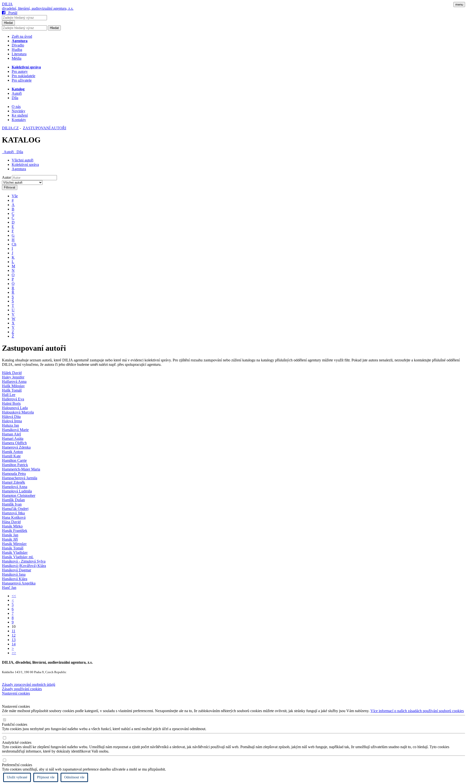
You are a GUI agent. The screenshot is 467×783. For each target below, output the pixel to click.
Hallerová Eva (13, 399)
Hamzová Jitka (13, 513)
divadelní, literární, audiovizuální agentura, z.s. (37, 8)
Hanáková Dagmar (16, 570)
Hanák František (14, 530)
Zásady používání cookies (22, 689)
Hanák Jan (10, 535)
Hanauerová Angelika (19, 583)
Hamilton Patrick (15, 465)
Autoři (17, 93)
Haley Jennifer (13, 377)
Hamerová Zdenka (16, 447)
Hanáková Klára (14, 579)
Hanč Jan (9, 587)
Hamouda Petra (14, 474)
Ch (14, 244)
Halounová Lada (15, 408)
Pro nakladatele (23, 76)
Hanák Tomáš (12, 548)
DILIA (7, 4)
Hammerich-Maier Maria (21, 469)
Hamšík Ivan (12, 504)
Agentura (19, 169)
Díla (15, 98)
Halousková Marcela (18, 412)
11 (13, 631)
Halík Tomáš (12, 390)
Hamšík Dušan (13, 500)
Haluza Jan (10, 425)
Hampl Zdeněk (13, 482)
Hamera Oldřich (14, 443)
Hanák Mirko (12, 526)
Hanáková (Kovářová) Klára (24, 566)
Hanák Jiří (10, 539)
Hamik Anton (12, 452)
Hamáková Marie (15, 430)
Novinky (18, 111)
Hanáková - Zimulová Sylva (23, 561)
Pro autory (20, 71)
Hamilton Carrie (14, 460)
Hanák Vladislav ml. (18, 557)
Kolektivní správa (25, 164)
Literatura (19, 54)
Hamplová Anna (14, 487)
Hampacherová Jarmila (19, 478)
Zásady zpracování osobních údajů (28, 684)
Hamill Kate (11, 456)
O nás (16, 106)
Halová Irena (12, 421)
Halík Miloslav (13, 386)
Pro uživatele (22, 80)
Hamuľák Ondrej (15, 509)
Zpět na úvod (22, 36)
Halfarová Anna (14, 381)
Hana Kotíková (14, 517)
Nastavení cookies (16, 693)
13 (14, 640)
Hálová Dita (11, 417)
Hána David (11, 522)
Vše (15, 196)
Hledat (8, 23)
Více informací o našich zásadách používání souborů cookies (417, 711)
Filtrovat (9, 187)
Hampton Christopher (18, 495)
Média (16, 58)
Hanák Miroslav (14, 544)
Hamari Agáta (12, 438)
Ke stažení (20, 115)
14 (14, 644)
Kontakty (19, 120)
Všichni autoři (22, 160)
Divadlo (18, 45)
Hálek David (12, 373)
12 (14, 635)
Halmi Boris (11, 403)
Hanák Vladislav (15, 552)
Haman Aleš (11, 434)
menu (459, 4)
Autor (6, 177)
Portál (11, 13)
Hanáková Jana (14, 574)
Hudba (17, 49)
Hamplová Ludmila (17, 491)
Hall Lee (8, 395)
